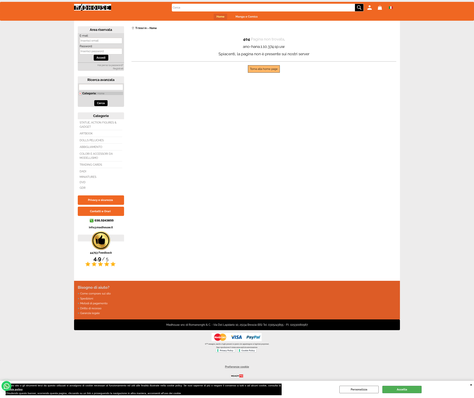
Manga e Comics (247, 16)
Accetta (402, 389)
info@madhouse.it (101, 227)
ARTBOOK (86, 133)
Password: (86, 46)
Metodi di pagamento (94, 303)
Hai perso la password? (110, 65)
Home (220, 16)
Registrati (118, 68)
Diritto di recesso (90, 308)
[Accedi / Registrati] (371, 7)
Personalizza (359, 389)
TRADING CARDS (91, 164)
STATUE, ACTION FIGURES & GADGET (98, 124)
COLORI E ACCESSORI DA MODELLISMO (96, 156)
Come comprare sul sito (95, 293)
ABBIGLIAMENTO (91, 147)
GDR (83, 187)
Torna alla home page (264, 69)
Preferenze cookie (237, 366)
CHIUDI (471, 384)
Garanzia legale (90, 313)
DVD (83, 182)
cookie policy (14, 389)
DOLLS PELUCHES (92, 140)
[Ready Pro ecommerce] (237, 376)
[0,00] (382, 7)
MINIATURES (88, 177)
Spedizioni (86, 298)
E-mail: (84, 35)
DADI (83, 171)
